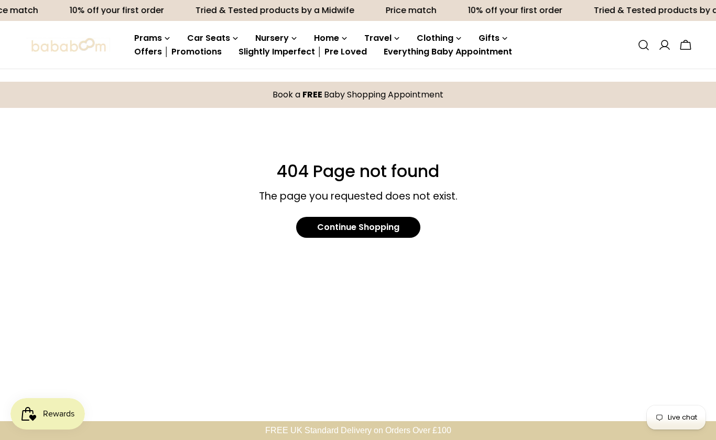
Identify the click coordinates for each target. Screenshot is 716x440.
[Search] (643, 45)
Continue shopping (358, 227)
